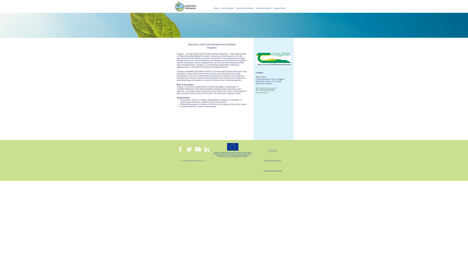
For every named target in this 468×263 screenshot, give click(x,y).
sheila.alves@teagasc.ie (266, 88)
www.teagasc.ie (262, 92)
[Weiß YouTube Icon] (198, 149)
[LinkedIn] (206, 149)
